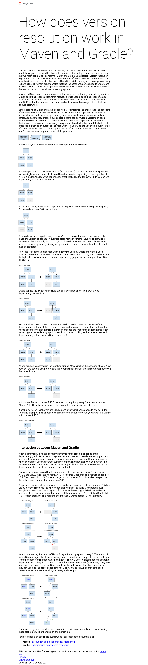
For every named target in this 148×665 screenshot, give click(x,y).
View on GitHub (26, 659)
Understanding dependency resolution (50, 645)
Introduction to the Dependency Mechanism (53, 641)
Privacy (22, 657)
